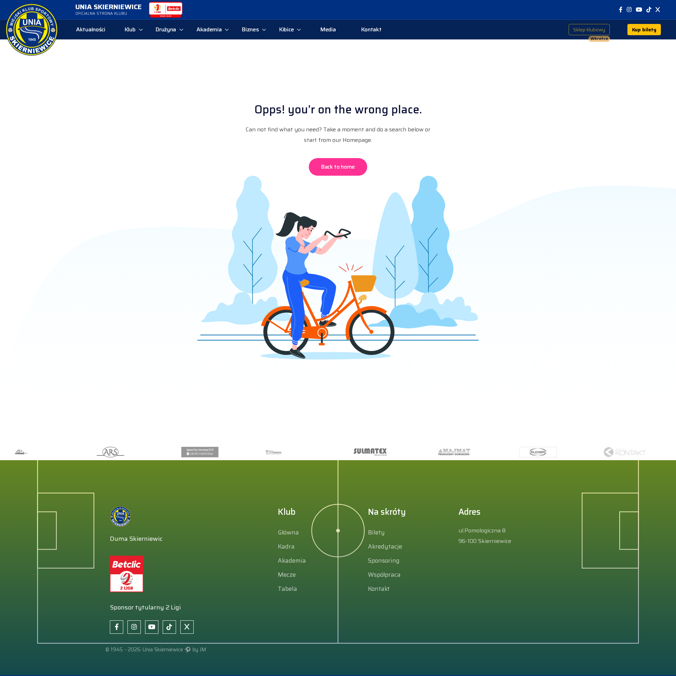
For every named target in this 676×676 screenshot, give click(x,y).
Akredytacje (385, 546)
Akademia (292, 560)
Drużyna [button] (166, 29)
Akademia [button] (209, 29)
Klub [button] (130, 29)
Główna (288, 532)
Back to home (338, 166)
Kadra (286, 546)
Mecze (287, 574)
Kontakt (379, 588)
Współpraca (384, 574)
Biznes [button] (250, 29)
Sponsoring (384, 560)
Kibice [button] (286, 29)
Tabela (287, 588)
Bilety (376, 532)
